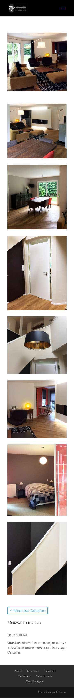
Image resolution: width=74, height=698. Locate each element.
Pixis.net (61, 692)
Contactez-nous (43, 676)
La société (49, 670)
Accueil (18, 670)
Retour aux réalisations (29, 611)
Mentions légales (35, 681)
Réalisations (23, 676)
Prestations (33, 670)
